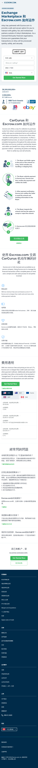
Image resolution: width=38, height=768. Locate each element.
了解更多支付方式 (6, 524)
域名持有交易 (5, 587)
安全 (2, 645)
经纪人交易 (4, 599)
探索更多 (19, 243)
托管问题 (4, 653)
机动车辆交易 (5, 579)
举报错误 (4, 657)
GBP (8, 397)
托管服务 (4, 574)
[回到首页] (11, 2)
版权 (2, 757)
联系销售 (19, 563)
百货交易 (4, 591)
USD (8, 393)
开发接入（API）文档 (7, 686)
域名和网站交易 (6, 583)
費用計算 (4, 633)
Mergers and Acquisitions (8, 608)
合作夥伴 (4, 664)
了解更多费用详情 (6, 388)
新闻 (2, 707)
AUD (20, 393)
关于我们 (4, 699)
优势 (2, 670)
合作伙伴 (4, 678)
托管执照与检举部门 (7, 747)
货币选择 (4, 637)
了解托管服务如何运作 (7, 464)
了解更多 (4, 507)
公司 (2, 694)
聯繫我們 (4, 711)
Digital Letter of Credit (7, 620)
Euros (32, 393)
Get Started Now (19, 78)
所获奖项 (4, 703)
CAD (26, 397)
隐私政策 (4, 742)
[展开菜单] (2, 2)
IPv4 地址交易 (5, 603)
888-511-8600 (8, 715)
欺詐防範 (4, 649)
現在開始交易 (19, 239)
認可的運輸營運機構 (7, 641)
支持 (2, 627)
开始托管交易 (5, 674)
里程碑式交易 (5, 595)
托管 (2, 616)
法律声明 (4, 751)
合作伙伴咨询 (5, 682)
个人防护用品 (5, 612)
